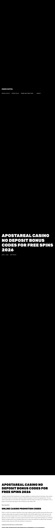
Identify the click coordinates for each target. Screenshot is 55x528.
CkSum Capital (7, 89)
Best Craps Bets (5, 505)
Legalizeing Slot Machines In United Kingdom (12, 524)
